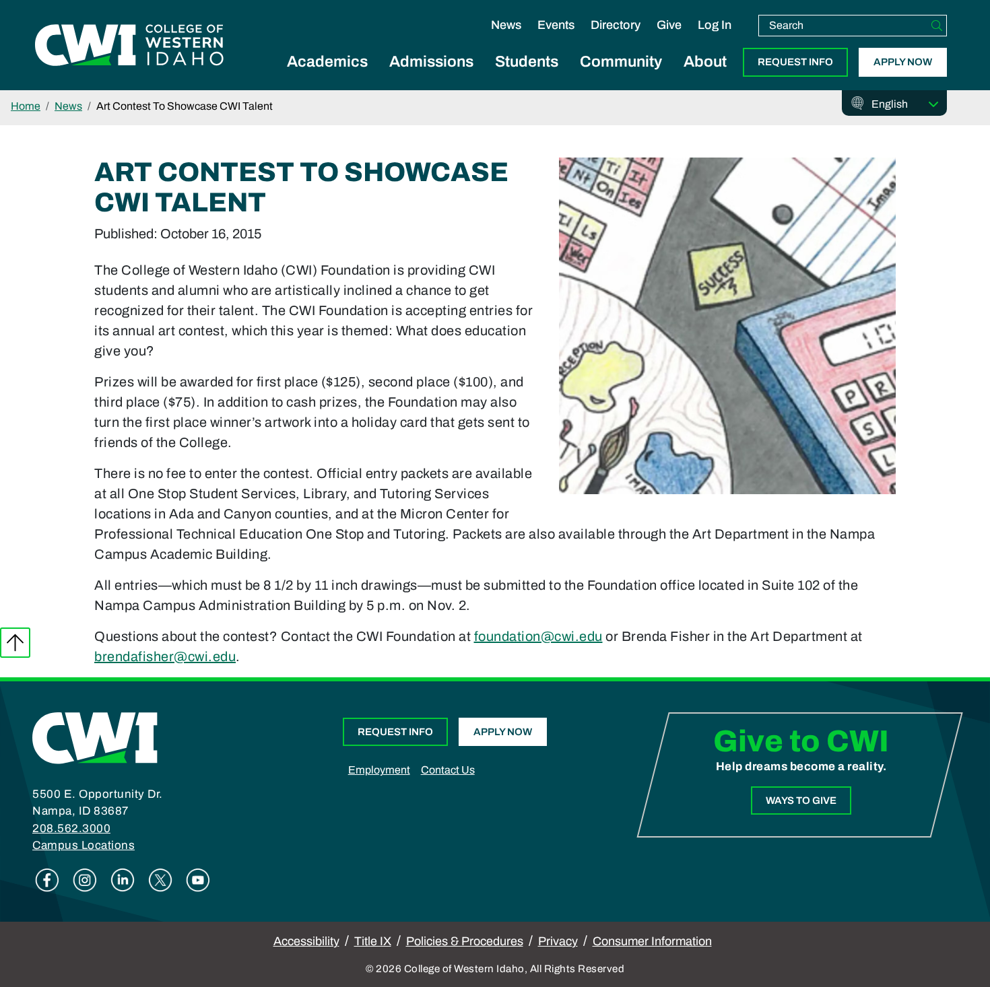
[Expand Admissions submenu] (432, 76)
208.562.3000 (71, 828)
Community (621, 61)
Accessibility (306, 941)
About (705, 61)
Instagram (85, 880)
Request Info (795, 62)
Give (669, 25)
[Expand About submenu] (705, 76)
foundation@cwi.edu (538, 636)
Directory (615, 25)
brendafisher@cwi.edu (165, 656)
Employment (379, 770)
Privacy (558, 941)
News (506, 25)
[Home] (95, 736)
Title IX (372, 941)
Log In (714, 25)
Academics (327, 61)
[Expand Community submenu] (621, 76)
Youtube (198, 880)
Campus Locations (83, 845)
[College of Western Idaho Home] (129, 45)
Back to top (15, 642)
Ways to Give (801, 800)
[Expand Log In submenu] (714, 39)
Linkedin (122, 880)
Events (555, 25)
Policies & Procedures (464, 941)
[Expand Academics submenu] (327, 76)
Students (526, 61)
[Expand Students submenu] (526, 76)
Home (25, 106)
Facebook (47, 880)
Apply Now (902, 62)
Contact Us (448, 770)
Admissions (431, 61)
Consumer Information (652, 941)
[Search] (936, 25)
